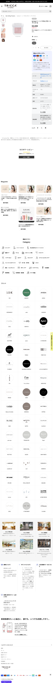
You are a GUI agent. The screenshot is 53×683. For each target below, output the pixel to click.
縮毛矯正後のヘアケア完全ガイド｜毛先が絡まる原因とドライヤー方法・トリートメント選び (26, 198)
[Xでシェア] (41, 127)
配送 (36, 30)
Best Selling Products (10, 16)
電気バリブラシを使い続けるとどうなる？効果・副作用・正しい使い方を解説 (8, 211)
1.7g (34, 43)
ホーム (2, 16)
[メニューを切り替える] (2, 6)
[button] (51, 341)
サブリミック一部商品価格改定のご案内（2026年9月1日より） (26, 225)
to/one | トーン (44, 81)
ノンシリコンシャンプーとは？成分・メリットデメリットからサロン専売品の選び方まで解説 (44, 199)
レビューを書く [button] (26, 157)
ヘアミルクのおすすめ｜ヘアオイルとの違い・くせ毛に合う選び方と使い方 (8, 198)
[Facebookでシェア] (37, 127)
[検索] (50, 11)
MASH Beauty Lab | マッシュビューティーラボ (45, 75)
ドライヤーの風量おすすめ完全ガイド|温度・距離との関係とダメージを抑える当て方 (44, 220)
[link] (26, 393)
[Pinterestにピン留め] (45, 127)
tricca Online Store (9, 679)
